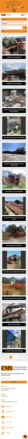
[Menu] (22, 15)
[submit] (25, 27)
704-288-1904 (15, 1)
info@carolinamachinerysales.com (14, 2)
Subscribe (14, 382)
